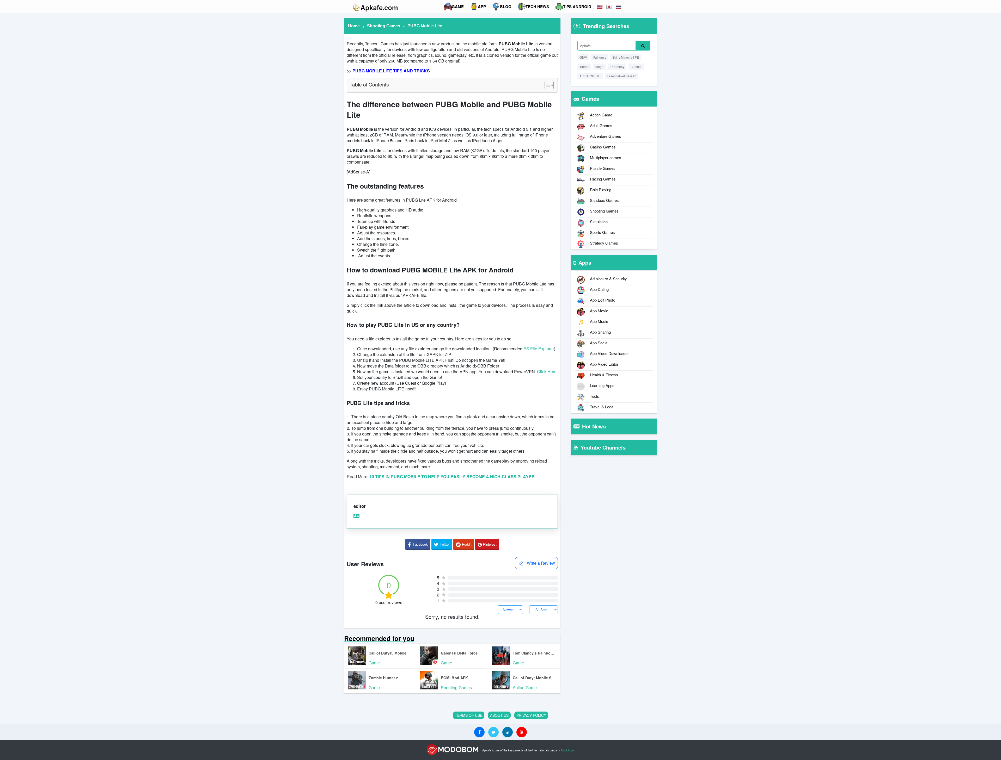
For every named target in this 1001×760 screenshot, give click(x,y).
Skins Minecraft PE (625, 57)
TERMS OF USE (468, 715)
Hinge (599, 66)
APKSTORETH (590, 76)
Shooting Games (383, 26)
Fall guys (599, 57)
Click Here (547, 372)
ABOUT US (499, 715)
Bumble (636, 66)
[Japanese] (609, 6)
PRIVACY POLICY (531, 715)
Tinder (584, 66)
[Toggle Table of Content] (546, 85)
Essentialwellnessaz (621, 76)
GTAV (583, 57)
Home (354, 26)
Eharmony (617, 66)
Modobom (567, 750)
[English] (600, 6)
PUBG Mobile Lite (424, 26)
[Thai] (619, 6)
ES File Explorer (538, 349)
